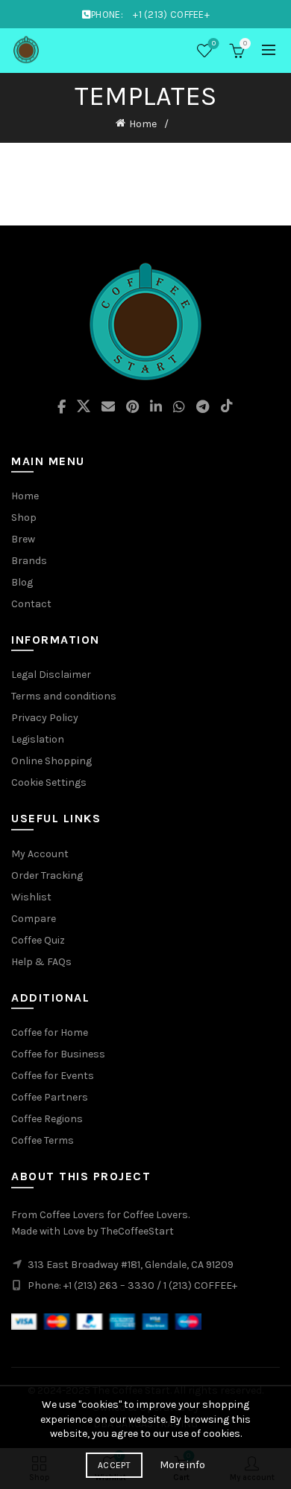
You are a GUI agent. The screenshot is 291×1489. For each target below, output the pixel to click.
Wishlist (214, 43)
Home (143, 124)
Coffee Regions (47, 1118)
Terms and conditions (63, 696)
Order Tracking (47, 875)
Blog (22, 582)
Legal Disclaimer (51, 674)
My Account (40, 854)
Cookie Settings (49, 782)
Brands (29, 560)
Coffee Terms (42, 1140)
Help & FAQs (41, 961)
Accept (114, 1465)
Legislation (37, 739)
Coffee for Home (49, 1032)
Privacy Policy (44, 717)
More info (182, 1464)
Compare (33, 918)
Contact (31, 604)
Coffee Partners (49, 1097)
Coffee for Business (58, 1054)
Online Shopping (51, 761)
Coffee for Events (52, 1075)
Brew (23, 539)
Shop (24, 517)
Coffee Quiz (38, 940)
